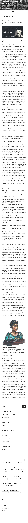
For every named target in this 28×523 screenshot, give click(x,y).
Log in (3, 502)
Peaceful (5, 478)
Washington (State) (7, 495)
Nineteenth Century (11, 474)
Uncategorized (5, 452)
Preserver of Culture (7, 481)
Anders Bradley (5, 417)
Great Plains (5, 469)
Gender (19, 467)
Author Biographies (6, 438)
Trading (17, 488)
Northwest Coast (6, 476)
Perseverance (11, 478)
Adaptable (5, 460)
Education (18, 464)
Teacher (12, 488)
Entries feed (4, 505)
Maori (23, 471)
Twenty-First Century (7, 492)
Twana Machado (5, 422)
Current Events (5, 441)
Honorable (12, 469)
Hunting (17, 469)
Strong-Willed (6, 485)
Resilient (15, 481)
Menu (14, 11)
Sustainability (5, 488)
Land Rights (5, 471)
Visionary (21, 492)
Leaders (4, 444)
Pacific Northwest (16, 476)
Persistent (18, 478)
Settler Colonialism (7, 483)
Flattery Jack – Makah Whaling (8, 414)
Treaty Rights (6, 490)
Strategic (22, 483)
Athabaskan (8, 462)
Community (19, 462)
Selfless (20, 481)
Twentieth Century (14, 490)
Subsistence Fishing (14, 485)
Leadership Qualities (16, 40)
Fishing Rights (13, 467)
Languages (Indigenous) (15, 471)
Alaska (10, 460)
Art (3, 462)
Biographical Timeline (6, 40)
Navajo (4, 474)
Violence (15, 492)
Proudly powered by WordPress (9, 519)
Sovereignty (15, 483)
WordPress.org (5, 510)
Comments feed (5, 508)
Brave (14, 462)
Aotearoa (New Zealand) (18, 460)
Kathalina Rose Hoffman (7, 420)
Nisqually (20, 474)
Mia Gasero (4, 425)
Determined (5, 464)
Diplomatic (12, 464)
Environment (5, 467)
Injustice (23, 469)
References (11, 41)
